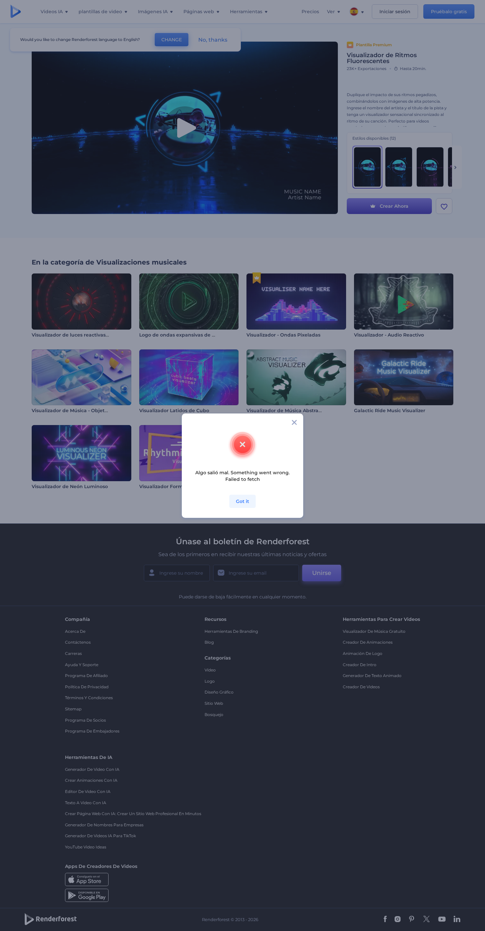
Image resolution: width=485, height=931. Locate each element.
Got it (242, 501)
